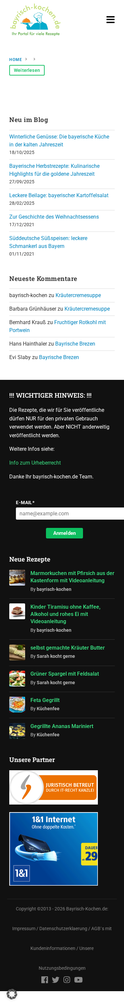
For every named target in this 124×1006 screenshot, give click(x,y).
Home (15, 59)
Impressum (23, 928)
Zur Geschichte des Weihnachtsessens (54, 217)
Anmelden (64, 533)
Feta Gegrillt (45, 700)
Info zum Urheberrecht (36, 463)
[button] (12, 994)
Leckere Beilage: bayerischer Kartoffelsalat (58, 195)
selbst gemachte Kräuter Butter (67, 648)
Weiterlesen (27, 70)
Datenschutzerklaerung (63, 928)
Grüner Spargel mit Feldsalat (64, 674)
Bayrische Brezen (75, 344)
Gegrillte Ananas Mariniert (61, 726)
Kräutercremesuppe (78, 295)
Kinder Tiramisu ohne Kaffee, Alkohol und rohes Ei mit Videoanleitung (65, 614)
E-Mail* (25, 502)
